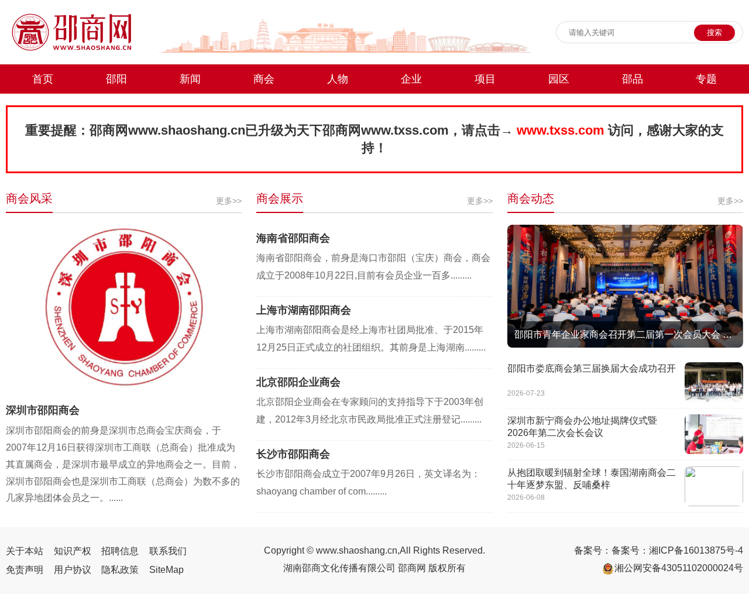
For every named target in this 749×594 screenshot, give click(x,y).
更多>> (229, 200)
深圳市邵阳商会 (43, 410)
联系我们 (168, 551)
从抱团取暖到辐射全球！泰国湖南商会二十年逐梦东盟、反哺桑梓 (591, 479)
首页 (42, 79)
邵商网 (109, 130)
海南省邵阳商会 (293, 238)
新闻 (190, 79)
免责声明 (24, 570)
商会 (263, 79)
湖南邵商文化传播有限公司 (339, 568)
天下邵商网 (329, 130)
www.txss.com (405, 130)
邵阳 (116, 79)
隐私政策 (120, 570)
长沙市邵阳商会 (293, 454)
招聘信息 (120, 551)
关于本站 (24, 551)
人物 (337, 79)
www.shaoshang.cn (356, 550)
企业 (411, 79)
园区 (558, 79)
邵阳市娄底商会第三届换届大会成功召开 (591, 368)
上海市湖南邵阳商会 (303, 310)
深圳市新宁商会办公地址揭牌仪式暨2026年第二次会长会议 (582, 427)
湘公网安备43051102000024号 (678, 568)
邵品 (632, 79)
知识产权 (72, 551)
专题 (706, 79)
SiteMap (166, 570)
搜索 (714, 32)
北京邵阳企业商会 (298, 382)
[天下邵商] (71, 49)
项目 (485, 79)
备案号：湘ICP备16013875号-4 (677, 550)
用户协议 (72, 570)
